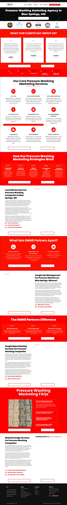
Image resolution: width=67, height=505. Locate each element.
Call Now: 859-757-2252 (48, 148)
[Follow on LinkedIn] (57, 495)
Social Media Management (25, 495)
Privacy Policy (51, 503)
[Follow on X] (51, 495)
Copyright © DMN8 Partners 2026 (12, 503)
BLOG (41, 4)
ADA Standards (45, 503)
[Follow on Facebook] (49, 495)
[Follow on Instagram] (52, 495)
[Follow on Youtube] (56, 495)
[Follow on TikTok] (54, 495)
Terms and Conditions (56, 503)
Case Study (37, 494)
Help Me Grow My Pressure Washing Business (33, 18)
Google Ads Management (25, 492)
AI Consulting (23, 491)
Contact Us (45, 4)
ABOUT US (36, 4)
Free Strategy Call (54, 4)
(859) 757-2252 (36, 1)
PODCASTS (36, 492)
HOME (25, 4)
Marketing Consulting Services (26, 494)
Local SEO (22, 490)
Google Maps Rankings (24, 488)
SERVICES (30, 4)
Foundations (37, 491)
